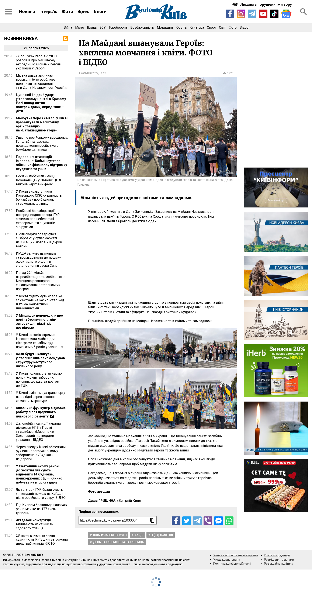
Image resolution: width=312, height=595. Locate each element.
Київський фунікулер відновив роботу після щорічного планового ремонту (41, 412)
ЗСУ (103, 27)
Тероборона (118, 27)
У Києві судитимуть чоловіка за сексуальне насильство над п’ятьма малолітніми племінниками (40, 302)
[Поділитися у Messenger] (218, 520)
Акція (139, 535)
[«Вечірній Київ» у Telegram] (252, 14)
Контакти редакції (277, 555)
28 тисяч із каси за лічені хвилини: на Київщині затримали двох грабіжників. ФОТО (42, 539)
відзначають (153, 473)
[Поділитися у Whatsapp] (229, 520)
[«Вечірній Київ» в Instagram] (241, 14)
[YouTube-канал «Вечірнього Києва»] (263, 14)
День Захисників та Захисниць (118, 542)
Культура (197, 27)
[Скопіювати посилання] (152, 520)
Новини (27, 11)
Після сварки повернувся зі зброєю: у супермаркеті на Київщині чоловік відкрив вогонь (39, 240)
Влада (92, 27)
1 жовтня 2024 (88, 73)
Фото (67, 11)
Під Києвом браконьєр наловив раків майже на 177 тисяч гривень (41, 509)
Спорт (211, 27)
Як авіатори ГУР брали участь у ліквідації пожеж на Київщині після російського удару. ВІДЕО (41, 494)
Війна (68, 27)
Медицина (165, 27)
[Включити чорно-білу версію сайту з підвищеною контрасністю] (262, 4)
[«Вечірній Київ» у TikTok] (274, 14)
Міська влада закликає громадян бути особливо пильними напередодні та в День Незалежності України (41, 81)
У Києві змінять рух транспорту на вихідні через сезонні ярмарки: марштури (40, 397)
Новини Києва (21, 38)
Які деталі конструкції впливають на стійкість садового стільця (34, 524)
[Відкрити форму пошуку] (303, 11)
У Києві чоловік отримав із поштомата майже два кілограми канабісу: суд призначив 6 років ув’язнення (39, 341)
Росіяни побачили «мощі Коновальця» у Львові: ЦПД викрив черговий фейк (38, 180)
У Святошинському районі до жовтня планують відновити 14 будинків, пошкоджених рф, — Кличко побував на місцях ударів (39, 474)
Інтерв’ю (48, 11)
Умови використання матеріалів (235, 555)
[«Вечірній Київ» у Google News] (286, 14)
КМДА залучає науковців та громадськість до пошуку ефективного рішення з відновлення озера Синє (38, 259)
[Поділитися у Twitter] (186, 520)
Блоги (100, 11)
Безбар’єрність (142, 27)
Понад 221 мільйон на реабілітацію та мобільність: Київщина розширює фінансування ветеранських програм (40, 281)
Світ (222, 27)
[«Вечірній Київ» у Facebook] (230, 14)
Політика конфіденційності (232, 563)
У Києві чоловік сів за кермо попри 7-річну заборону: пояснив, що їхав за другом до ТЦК (39, 379)
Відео (83, 11)
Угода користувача (226, 559)
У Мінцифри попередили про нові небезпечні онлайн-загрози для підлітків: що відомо (39, 321)
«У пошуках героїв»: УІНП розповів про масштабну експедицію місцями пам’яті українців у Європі (38, 62)
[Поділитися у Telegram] (197, 520)
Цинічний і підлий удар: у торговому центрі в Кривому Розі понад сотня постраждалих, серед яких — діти (41, 103)
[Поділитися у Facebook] (176, 520)
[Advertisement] (156, 262)
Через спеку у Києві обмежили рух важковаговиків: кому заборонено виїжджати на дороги (41, 453)
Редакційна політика (278, 563)
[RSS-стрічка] (65, 38)
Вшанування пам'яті (110, 535)
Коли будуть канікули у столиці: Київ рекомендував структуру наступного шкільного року (40, 360)
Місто (79, 27)
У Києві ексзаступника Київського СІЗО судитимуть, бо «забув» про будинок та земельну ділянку (39, 197)
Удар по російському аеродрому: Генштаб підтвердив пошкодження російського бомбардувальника (42, 143)
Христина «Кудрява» (180, 312)
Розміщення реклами (279, 559)
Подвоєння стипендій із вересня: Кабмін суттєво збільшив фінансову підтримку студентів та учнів (41, 163)
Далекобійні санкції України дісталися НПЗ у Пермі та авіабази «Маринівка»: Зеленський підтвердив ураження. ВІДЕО (38, 432)
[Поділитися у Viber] (208, 520)
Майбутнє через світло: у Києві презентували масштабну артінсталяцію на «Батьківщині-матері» (41, 124)
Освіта (181, 27)
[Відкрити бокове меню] (8, 11)
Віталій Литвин (113, 312)
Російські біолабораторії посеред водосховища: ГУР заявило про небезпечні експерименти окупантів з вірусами (38, 219)
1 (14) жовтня (162, 535)
